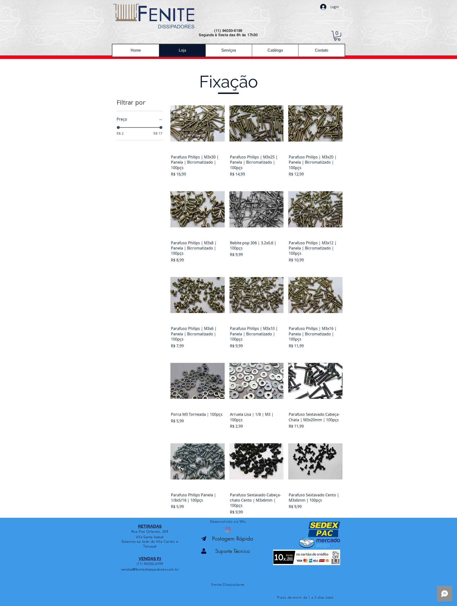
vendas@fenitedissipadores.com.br (150, 569)
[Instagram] (228, 529)
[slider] (118, 127)
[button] (337, 36)
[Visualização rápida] (197, 123)
